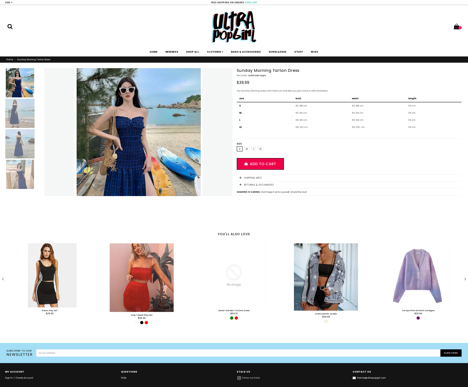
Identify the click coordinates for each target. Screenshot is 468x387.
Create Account (24, 377)
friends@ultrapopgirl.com (371, 377)
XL (260, 148)
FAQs (124, 377)
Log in (460, 2)
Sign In (9, 377)
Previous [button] (3, 278)
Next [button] (465, 278)
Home (9, 59)
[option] (47, 287)
